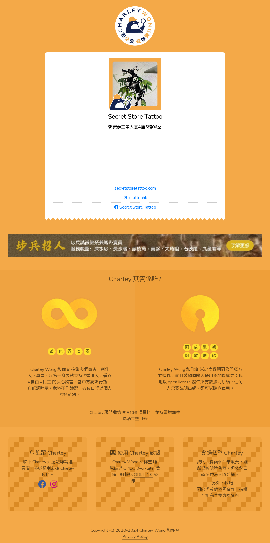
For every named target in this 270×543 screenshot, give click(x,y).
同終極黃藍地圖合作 (216, 489)
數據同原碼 (219, 382)
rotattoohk (137, 198)
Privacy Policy (135, 537)
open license (179, 382)
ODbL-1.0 (143, 475)
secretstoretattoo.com (135, 188)
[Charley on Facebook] (42, 484)
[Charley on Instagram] (53, 484)
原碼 (114, 468)
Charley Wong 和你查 (159, 530)
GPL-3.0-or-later (139, 468)
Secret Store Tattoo (137, 207)
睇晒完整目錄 (135, 419)
